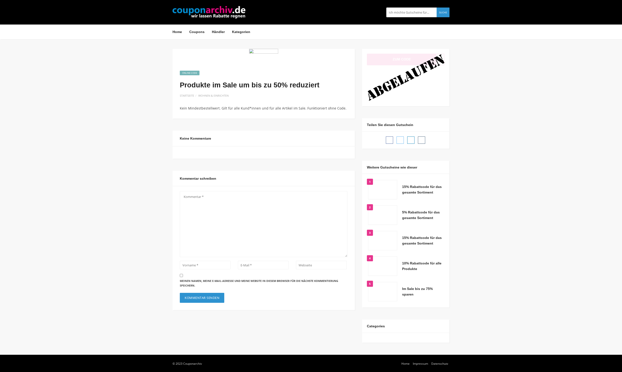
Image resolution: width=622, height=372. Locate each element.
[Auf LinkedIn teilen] (411, 140)
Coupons (197, 32)
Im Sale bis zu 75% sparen (417, 291)
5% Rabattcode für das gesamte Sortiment (421, 215)
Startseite (187, 95)
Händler (218, 32)
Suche (443, 12)
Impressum (420, 363)
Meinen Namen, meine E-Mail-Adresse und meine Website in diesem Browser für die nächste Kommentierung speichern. (259, 283)
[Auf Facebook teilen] (389, 140)
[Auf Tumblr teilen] (421, 140)
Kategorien (241, 32)
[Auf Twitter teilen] (400, 140)
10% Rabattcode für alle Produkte (421, 266)
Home (177, 32)
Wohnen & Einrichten (213, 95)
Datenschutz (439, 363)
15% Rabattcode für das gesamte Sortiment (422, 189)
